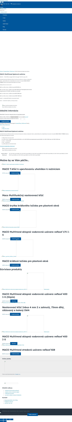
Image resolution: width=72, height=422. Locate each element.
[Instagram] (2, 2)
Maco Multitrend (6, 124)
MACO (1, 124)
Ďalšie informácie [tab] (5, 128)
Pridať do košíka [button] (15, 173)
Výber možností (32, 414)
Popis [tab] (3, 127)
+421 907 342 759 (8, 403)
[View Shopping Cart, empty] (1, 6)
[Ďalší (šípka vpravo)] (5, 421)
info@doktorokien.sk (8, 401)
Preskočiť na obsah (4, 0)
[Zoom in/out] (1, 419)
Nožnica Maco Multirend (5, 117)
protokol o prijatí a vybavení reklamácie (13, 395)
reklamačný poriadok (9, 393)
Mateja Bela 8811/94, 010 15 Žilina (11, 400)
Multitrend (12, 71)
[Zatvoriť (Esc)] (11, 419)
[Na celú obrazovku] (5, 419)
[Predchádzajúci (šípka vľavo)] (1, 421)
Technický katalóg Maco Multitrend (7, 146)
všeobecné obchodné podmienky (12, 390)
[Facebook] (0, 2)
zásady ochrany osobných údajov (12, 392)
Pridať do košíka (5, 121)
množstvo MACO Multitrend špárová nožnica (9, 118)
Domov (1, 71)
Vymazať (26, 117)
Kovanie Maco (6, 71)
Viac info (14, 301)
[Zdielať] (8, 419)
